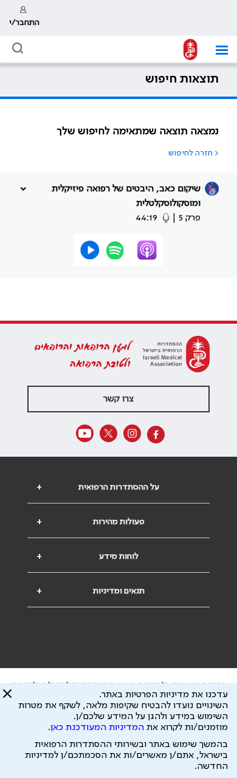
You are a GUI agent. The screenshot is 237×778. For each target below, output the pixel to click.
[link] (24, 18)
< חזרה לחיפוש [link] (193, 153)
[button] (217, 50)
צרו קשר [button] (118, 399)
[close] (7, 698)
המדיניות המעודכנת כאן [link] (97, 727)
